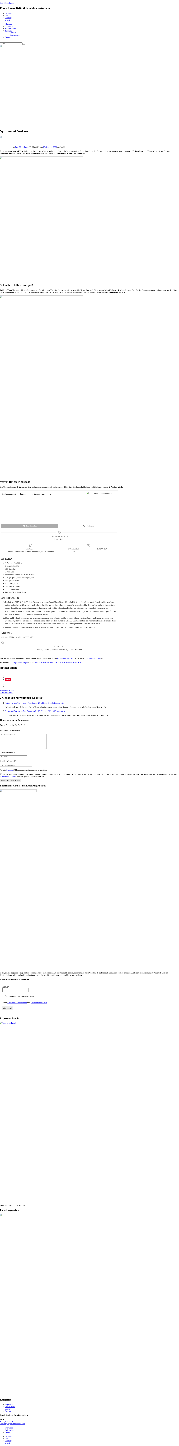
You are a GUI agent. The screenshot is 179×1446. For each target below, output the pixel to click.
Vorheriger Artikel (7, 690)
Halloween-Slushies (65, 658)
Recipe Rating (5, 725)
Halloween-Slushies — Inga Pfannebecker (21, 703)
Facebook (8, 13)
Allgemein (17, 662)
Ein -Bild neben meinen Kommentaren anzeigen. (25, 770)
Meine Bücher (10, 28)
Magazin (8, 31)
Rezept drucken (31, 526)
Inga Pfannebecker (7, 3)
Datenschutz (9, 1430)
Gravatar (9, 770)
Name (2, 752)
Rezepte (13, 33)
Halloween (45, 662)
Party (68, 662)
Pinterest (8, 18)
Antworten (60, 703)
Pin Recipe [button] (90, 526)
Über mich (9, 24)
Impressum (9, 1428)
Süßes (80, 662)
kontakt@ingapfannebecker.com (12, 1424)
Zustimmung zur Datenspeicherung (20, 996)
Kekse (62, 662)
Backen (37, 662)
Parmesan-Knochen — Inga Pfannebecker (21, 711)
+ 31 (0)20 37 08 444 (8, 1421)
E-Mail (7, 20)
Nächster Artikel (6, 693)
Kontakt (8, 37)
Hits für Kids (55, 662)
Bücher (7, 1409)
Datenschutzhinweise (8, 776)
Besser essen (14, 35)
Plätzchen (73, 662)
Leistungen (9, 26)
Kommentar (4, 730)
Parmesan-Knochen (93, 658)
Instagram (8, 15)
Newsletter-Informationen (17, 1003)
